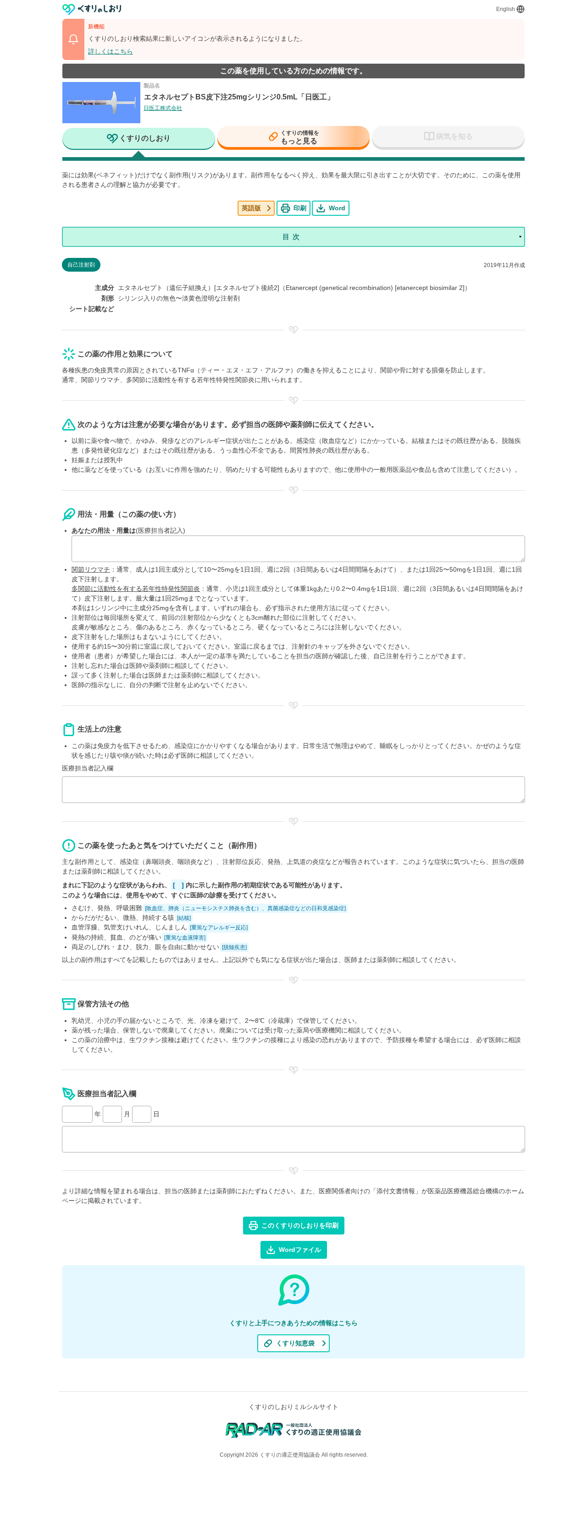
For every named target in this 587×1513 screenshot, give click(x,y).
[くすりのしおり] (92, 9)
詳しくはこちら (110, 51)
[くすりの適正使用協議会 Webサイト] (294, 1430)
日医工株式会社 (163, 108)
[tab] (138, 139)
